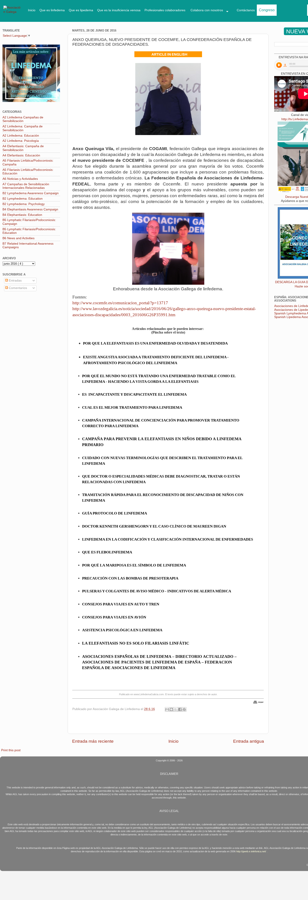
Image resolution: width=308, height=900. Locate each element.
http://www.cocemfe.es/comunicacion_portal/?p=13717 (120, 302)
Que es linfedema (52, 10)
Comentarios (17, 288)
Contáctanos (246, 10)
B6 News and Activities (18, 238)
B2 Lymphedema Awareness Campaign (30, 193)
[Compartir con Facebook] (180, 709)
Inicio (31, 10)
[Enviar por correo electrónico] (167, 709)
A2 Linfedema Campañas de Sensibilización (22, 119)
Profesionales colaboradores (165, 10)
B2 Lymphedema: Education (22, 198)
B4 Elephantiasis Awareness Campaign (30, 209)
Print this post (11, 750)
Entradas (15, 280)
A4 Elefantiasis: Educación (21, 155)
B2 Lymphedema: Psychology (23, 204)
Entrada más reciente (93, 741)
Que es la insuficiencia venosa (118, 10)
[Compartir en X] (175, 709)
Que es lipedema (81, 10)
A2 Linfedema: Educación (20, 135)
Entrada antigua (248, 741)
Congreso (267, 10)
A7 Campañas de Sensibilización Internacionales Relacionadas (25, 186)
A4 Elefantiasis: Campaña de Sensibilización (23, 147)
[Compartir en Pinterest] (184, 709)
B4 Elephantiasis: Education (22, 215)
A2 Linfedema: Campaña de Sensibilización (22, 128)
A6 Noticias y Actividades (20, 178)
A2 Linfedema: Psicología (20, 140)
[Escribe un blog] (171, 709)
